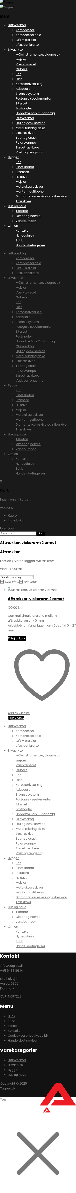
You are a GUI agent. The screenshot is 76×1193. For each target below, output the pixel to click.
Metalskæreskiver (29, 186)
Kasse (12, 515)
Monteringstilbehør (30, 191)
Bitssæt (21, 103)
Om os (13, 225)
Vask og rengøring (29, 152)
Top (3, 1099)
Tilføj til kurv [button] (17, 638)
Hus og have (17, 206)
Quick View (16, 718)
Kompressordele (28, 35)
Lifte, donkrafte (27, 44)
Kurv (11, 1021)
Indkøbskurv (17, 520)
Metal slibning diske (30, 128)
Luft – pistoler (26, 40)
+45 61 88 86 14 (11, 970)
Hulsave (21, 177)
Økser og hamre (28, 216)
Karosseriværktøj (29, 84)
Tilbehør (22, 211)
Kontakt (22, 230)
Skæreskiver (25, 133)
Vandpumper (26, 221)
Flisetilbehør (25, 167)
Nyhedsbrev (25, 235)
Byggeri (13, 157)
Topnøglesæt (26, 137)
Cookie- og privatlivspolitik (28, 1035)
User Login (8, 528)
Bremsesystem (27, 93)
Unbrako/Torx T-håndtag (35, 113)
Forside (5, 561)
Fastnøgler (24, 108)
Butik (19, 240)
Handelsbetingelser (30, 245)
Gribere (21, 69)
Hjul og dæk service (30, 123)
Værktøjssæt (26, 64)
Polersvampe (26, 142)
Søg (40, 533)
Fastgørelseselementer (34, 98)
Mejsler (21, 59)
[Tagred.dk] (7, 2)
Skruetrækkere (27, 147)
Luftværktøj (17, 25)
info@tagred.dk (12, 965)
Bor (18, 74)
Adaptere (23, 88)
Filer (19, 79)
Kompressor (25, 30)
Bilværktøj (15, 49)
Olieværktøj (25, 118)
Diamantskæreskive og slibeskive (41, 196)
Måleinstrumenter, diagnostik (38, 54)
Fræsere (22, 172)
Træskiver (23, 201)
